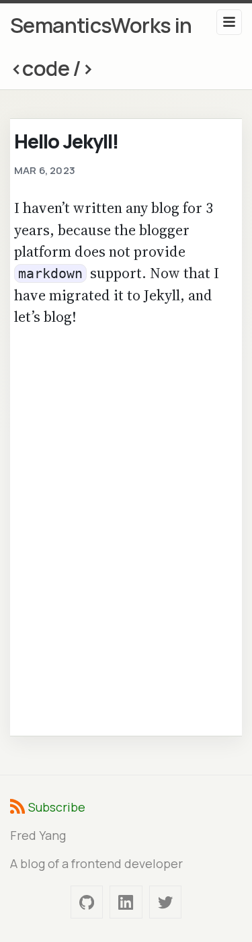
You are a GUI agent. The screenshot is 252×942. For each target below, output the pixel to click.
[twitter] (165, 902)
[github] (87, 902)
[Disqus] (126, 529)
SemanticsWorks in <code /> (101, 46)
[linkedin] (126, 902)
